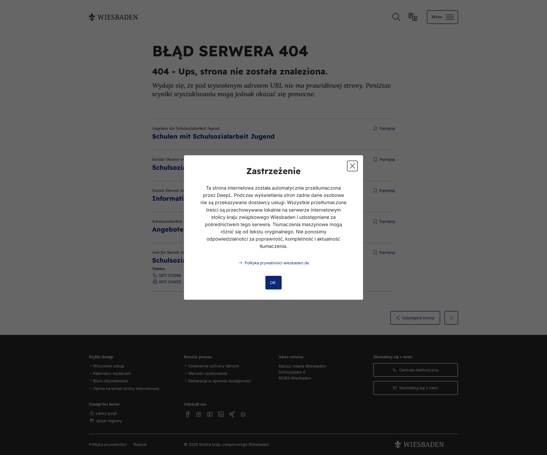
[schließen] (352, 166)
